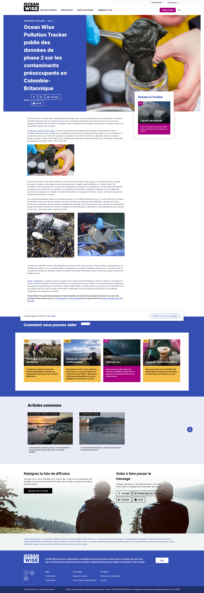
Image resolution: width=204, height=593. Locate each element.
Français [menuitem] (173, 2)
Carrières (104, 572)
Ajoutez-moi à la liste (38, 491)
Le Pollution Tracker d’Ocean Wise (41, 131)
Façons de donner (85, 10)
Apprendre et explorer (34, 21)
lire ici (61, 121)
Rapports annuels (80, 576)
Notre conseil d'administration (84, 580)
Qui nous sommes (48, 10)
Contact (103, 580)
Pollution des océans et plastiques (165, 316)
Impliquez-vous (105, 10)
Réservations (50, 580)
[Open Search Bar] (179, 10)
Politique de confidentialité (110, 576)
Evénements (50, 576)
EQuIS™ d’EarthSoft (34, 281)
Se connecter (157, 2)
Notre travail (67, 10)
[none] (173, 2)
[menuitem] (173, 2)
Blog (50, 21)
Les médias (77, 572)
